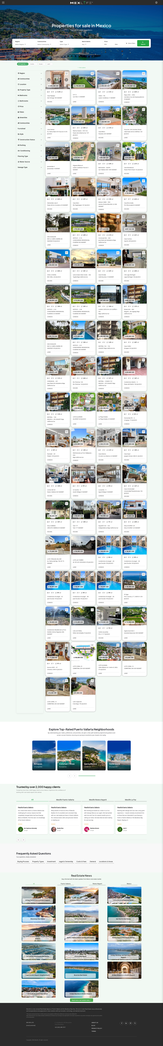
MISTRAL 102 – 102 (104, 346)
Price (106, 41)
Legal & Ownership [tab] (66, 861)
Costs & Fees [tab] (81, 861)
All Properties (22, 64)
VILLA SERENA (51, 526)
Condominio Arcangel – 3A (106, 596)
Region (17, 41)
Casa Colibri (127, 346)
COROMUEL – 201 (52, 381)
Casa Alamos (102, 454)
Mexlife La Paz (130, 800)
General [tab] (93, 861)
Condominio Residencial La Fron (56, 630)
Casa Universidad (129, 489)
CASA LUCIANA (51, 275)
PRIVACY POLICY (97, 1028)
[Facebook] (121, 1023)
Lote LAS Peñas (77, 631)
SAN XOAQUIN (51, 237)
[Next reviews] (23, 840)
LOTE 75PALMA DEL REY (54, 559)
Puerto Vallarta (65, 884)
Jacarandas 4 (51, 166)
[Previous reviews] (18, 840)
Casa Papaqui (51, 96)
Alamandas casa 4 (52, 203)
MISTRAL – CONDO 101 (105, 381)
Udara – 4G (101, 96)
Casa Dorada (102, 275)
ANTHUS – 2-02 (51, 309)
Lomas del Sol (51, 490)
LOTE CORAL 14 (128, 666)
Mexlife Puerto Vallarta (65, 800)
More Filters (131, 43)
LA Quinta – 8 (77, 490)
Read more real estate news (81, 1000)
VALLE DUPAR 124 (129, 526)
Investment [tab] (51, 861)
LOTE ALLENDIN (77, 417)
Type (61, 41)
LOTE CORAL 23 (77, 666)
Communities (41, 41)
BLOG (93, 1025)
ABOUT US (95, 1022)
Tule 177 (75, 526)
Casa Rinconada (128, 203)
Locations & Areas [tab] (106, 861)
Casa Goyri (127, 454)
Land (49, 64)
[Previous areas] (70, 776)
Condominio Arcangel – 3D (132, 561)
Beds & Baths (86, 41)
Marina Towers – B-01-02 (80, 131)
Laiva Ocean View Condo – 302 (82, 275)
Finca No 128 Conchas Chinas (132, 129)
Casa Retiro (101, 131)
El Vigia (126, 594)
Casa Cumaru (128, 239)
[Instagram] (130, 1023)
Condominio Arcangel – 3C (55, 596)
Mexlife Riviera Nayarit (98, 800)
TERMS (94, 1031)
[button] (3, 2)
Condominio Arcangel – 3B (81, 596)
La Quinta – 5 (102, 490)
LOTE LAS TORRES (78, 560)
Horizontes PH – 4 (129, 418)
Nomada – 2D (51, 454)
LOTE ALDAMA (102, 665)
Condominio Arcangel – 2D (106, 561)
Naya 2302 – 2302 (129, 95)
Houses (42, 64)
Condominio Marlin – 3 (131, 382)
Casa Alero (76, 203)
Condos (33, 64)
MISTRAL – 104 (51, 417)
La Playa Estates (103, 417)
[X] (135, 1023)
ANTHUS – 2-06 (77, 309)
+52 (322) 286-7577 (60, 1027)
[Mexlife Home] (81, 2)
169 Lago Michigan (129, 275)
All (32, 799)
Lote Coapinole (77, 701)
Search (143, 44)
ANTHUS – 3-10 (77, 238)
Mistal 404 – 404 (129, 309)
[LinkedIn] (126, 1023)
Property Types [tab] (38, 861)
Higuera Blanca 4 (78, 165)
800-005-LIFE (30, 1022)
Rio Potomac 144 (78, 382)
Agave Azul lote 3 (129, 631)
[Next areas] (75, 776)
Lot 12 (75, 94)
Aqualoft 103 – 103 (104, 526)
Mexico (129, 884)
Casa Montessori (129, 167)
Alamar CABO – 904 (104, 202)
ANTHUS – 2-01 (77, 345)
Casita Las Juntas (103, 632)
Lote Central (50, 129)
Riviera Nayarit (97, 884)
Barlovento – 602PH (104, 167)
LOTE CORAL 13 (52, 701)
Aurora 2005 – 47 (52, 667)
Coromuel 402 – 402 (104, 238)
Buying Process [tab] (23, 861)
